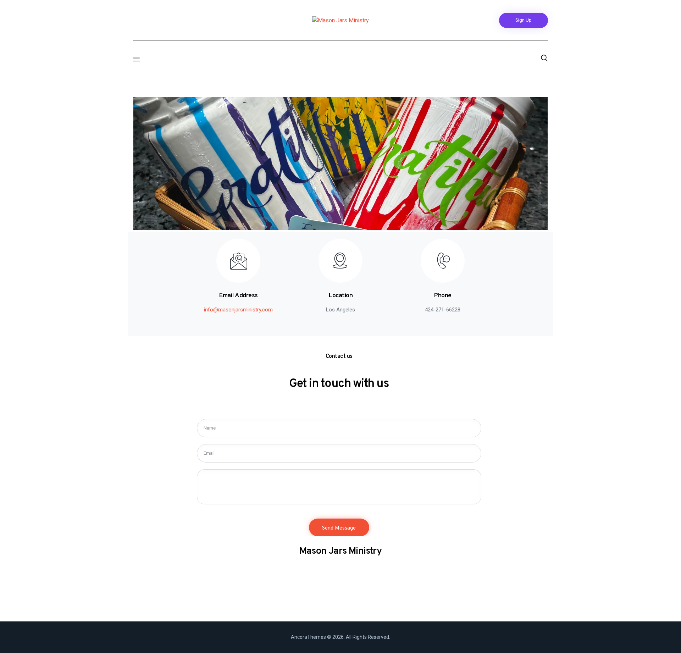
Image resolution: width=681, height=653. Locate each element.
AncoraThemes (308, 637)
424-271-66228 (442, 309)
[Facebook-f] (137, 23)
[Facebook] (331, 602)
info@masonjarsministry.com (238, 309)
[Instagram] (151, 23)
